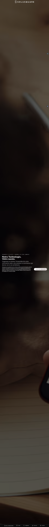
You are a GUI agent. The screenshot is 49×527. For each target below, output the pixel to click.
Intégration (26, 525)
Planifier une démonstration (40, 269)
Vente (18, 525)
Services (34, 525)
